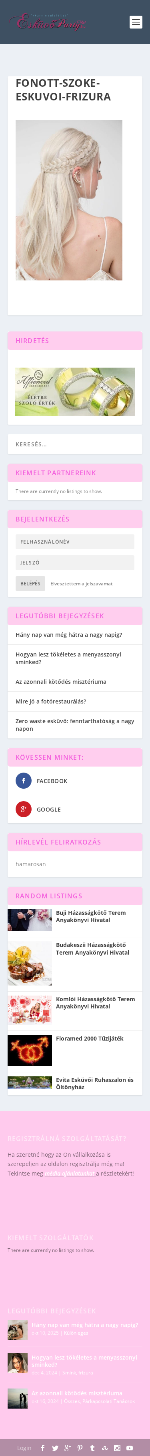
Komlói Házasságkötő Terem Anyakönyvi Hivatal (95, 1003)
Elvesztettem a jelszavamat (81, 583)
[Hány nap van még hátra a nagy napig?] (18, 1330)
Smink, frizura (77, 1372)
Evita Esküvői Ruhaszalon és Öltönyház (95, 1083)
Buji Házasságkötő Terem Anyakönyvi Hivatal (91, 916)
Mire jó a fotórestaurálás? (51, 701)
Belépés (30, 583)
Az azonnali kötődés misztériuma (61, 681)
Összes (72, 1401)
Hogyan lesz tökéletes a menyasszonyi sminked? (68, 657)
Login (24, 1448)
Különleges (76, 1332)
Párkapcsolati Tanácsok (108, 1401)
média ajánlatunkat (69, 1173)
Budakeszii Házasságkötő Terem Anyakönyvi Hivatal (92, 948)
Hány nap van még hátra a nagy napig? (69, 634)
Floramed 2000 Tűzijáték (90, 1038)
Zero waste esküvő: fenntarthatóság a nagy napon (75, 724)
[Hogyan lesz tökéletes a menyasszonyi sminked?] (18, 1363)
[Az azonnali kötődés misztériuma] (18, 1399)
